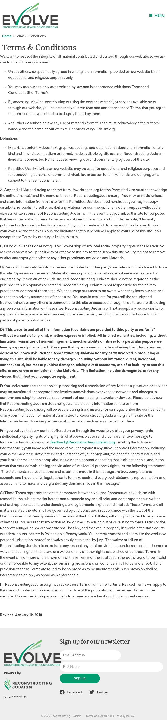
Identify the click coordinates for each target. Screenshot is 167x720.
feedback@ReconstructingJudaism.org (82, 442)
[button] (157, 15)
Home (7, 36)
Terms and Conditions (100, 715)
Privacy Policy (125, 715)
